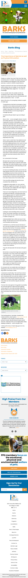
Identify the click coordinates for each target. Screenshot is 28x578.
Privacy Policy (14, 559)
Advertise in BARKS (5, 349)
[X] (5, 333)
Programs (14, 521)
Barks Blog (3, 347)
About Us (14, 532)
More (17, 427)
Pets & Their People (14, 529)
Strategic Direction (14, 535)
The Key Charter (14, 554)
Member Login (14, 476)
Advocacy (14, 518)
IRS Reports (14, 557)
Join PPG (14, 537)
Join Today (14, 468)
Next (15, 431)
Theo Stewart (13, 61)
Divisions (14, 515)
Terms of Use (14, 562)
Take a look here (21, 317)
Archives (14, 551)
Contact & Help (14, 568)
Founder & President (14, 570)
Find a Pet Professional (14, 472)
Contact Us (14, 543)
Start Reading (14, 37)
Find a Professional (14, 540)
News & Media (14, 548)
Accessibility (14, 565)
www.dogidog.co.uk (10, 327)
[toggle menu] (25, 6)
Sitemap (17, 575)
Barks (14, 526)
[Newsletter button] (24, 489)
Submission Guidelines (6, 351)
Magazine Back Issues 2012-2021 (9, 353)
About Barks (4, 345)
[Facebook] (2, 333)
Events (14, 513)
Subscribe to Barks (14, 41)
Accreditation (14, 524)
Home (14, 510)
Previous (12, 431)
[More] (7, 333)
